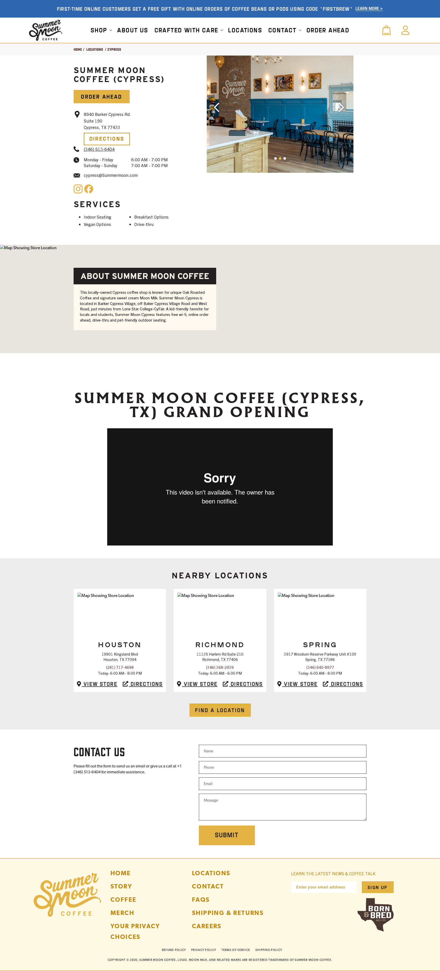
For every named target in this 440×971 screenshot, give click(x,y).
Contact (208, 886)
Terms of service (236, 949)
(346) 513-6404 (99, 149)
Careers (207, 926)
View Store (99, 684)
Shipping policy (268, 949)
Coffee (123, 899)
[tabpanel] (280, 114)
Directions (106, 138)
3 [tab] (314, 167)
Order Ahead (101, 96)
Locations (94, 49)
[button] (101, 30)
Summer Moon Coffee (157, 959)
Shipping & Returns (228, 912)
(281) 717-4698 (120, 667)
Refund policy (174, 949)
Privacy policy (203, 949)
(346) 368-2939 (220, 667)
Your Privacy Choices (135, 931)
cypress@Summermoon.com (111, 175)
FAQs (201, 899)
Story (121, 886)
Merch (122, 912)
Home (78, 49)
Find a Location (220, 710)
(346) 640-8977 (320, 667)
